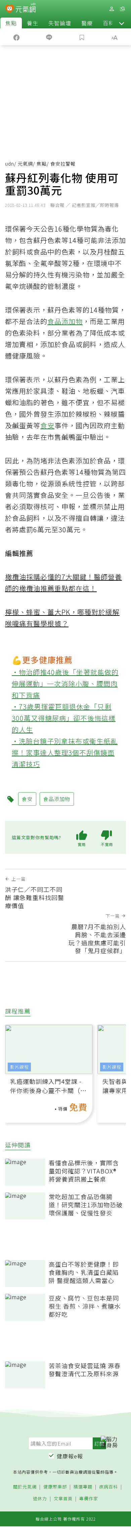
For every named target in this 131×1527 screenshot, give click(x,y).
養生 (32, 23)
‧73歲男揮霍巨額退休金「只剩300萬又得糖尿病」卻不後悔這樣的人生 (64, 718)
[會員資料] (111, 9)
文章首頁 (63, 1498)
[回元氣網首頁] (26, 8)
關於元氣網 (25, 1486)
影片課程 (19, 1067)
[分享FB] (16, 36)
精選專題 (83, 1486)
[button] (121, 23)
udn (9, 163)
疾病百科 (108, 1486)
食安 (47, 425)
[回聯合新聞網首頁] (9, 9)
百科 (108, 23)
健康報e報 (70, 1456)
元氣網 (25, 163)
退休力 (40, 1498)
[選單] (122, 9)
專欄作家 (88, 1498)
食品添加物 (65, 321)
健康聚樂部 (55, 1486)
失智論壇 (59, 23)
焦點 (11, 23)
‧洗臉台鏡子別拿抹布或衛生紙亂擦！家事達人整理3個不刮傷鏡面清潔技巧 (65, 752)
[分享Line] (49, 36)
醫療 (87, 23)
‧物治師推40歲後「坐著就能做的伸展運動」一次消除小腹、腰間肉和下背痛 (65, 683)
